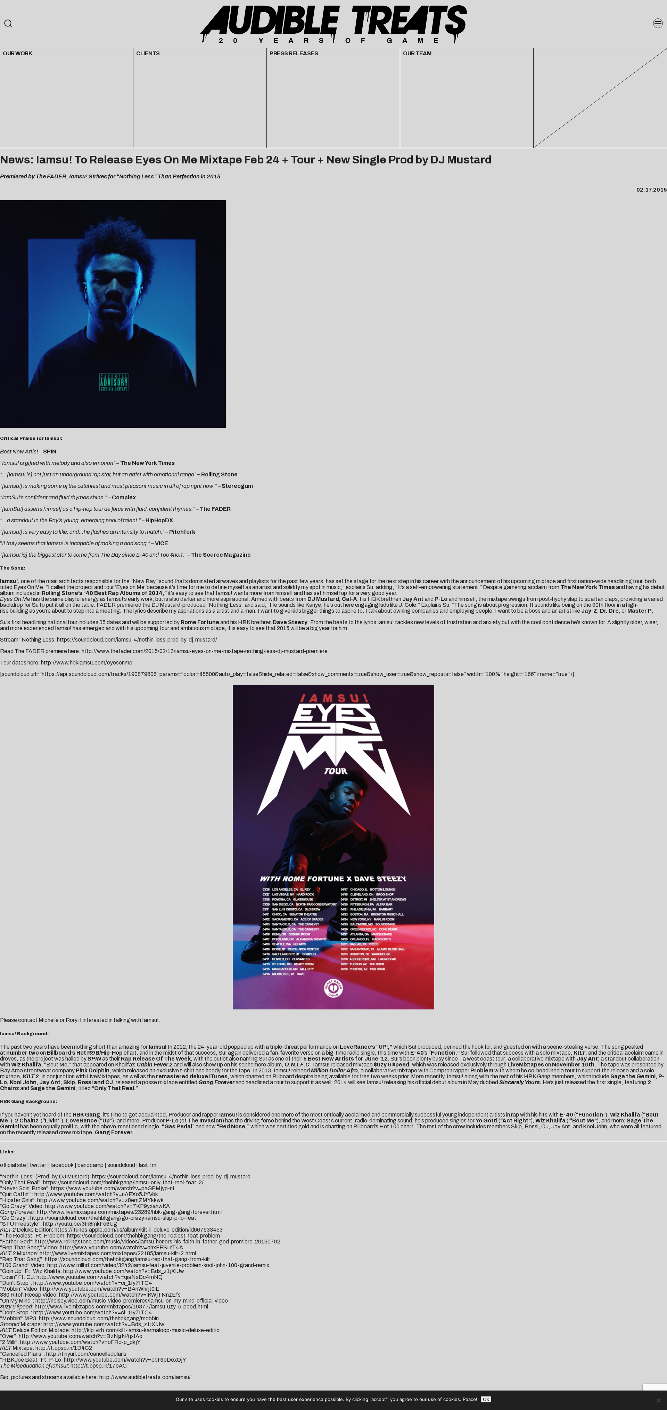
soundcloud (121, 1165)
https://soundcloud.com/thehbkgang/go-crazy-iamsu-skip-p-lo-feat (113, 1218)
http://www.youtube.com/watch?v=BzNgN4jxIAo (80, 1336)
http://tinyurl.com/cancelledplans (86, 1354)
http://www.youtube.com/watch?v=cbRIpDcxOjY (125, 1360)
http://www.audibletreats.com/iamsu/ (145, 1377)
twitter (38, 1165)
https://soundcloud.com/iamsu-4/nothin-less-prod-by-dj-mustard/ (137, 640)
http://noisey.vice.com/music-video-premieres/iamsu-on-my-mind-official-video (131, 1301)
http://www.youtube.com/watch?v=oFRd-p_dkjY (80, 1342)
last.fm (147, 1165)
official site (13, 1165)
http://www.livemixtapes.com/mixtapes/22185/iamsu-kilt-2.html (118, 1253)
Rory (71, 1020)
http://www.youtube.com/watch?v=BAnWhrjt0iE (99, 1289)
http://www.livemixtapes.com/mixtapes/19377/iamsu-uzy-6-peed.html (121, 1307)
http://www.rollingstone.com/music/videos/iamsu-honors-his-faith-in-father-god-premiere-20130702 (157, 1241)
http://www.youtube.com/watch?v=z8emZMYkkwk (100, 1200)
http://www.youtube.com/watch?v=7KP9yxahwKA (107, 1206)
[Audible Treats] (333, 24)
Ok (486, 1399)
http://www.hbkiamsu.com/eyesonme (86, 663)
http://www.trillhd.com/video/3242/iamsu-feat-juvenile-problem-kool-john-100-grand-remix (158, 1265)
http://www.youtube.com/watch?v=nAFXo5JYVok (96, 1194)
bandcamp (90, 1165)
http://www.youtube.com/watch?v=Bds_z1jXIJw (123, 1271)
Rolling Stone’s (62, 593)
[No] (658, 1400)
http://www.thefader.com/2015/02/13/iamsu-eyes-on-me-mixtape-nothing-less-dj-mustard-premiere (205, 651)
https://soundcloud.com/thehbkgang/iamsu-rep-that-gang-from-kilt (127, 1259)
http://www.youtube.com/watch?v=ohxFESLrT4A (121, 1247)
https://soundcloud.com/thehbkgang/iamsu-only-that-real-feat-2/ (123, 1182)
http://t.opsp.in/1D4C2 (63, 1348)
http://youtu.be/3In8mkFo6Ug (80, 1224)
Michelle (49, 1020)
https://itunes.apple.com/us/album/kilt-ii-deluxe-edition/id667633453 (139, 1230)
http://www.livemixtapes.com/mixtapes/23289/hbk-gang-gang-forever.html (129, 1212)
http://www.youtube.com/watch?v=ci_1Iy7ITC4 (92, 1283)
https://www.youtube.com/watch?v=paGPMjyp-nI (112, 1188)
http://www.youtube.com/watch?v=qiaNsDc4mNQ (99, 1277)
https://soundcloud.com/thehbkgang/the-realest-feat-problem (143, 1236)
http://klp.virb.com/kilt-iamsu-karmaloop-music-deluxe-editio (146, 1330)
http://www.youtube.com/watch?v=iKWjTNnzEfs (120, 1295)
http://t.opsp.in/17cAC (99, 1366)
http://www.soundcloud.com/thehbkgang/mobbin (99, 1318)
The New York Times (587, 587)
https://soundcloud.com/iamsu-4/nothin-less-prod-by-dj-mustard (171, 1176)
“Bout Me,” (57, 1064)
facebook (62, 1165)
